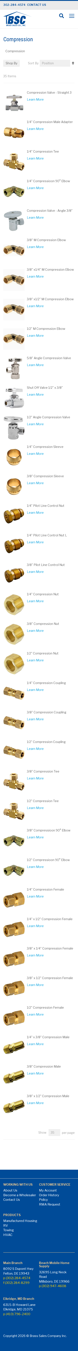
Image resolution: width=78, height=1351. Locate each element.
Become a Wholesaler (19, 1195)
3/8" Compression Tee (43, 771)
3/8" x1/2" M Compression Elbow (50, 299)
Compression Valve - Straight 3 (49, 92)
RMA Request (49, 1204)
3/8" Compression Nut (43, 624)
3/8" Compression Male (44, 1066)
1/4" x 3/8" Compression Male (48, 1037)
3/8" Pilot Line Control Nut (46, 565)
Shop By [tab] (11, 63)
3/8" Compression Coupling (46, 712)
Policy (43, 1200)
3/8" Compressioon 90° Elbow (48, 830)
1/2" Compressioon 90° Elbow (48, 860)
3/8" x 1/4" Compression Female (50, 948)
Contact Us (11, 1200)
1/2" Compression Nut (42, 653)
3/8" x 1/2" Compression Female (50, 978)
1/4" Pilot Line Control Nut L (47, 535)
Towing (8, 1230)
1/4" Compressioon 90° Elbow (48, 181)
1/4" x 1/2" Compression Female (50, 919)
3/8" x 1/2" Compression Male (48, 1096)
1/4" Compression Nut (43, 594)
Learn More (35, 99)
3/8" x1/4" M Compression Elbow (50, 269)
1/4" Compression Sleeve (45, 447)
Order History (49, 1195)
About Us (10, 1190)
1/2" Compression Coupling (46, 742)
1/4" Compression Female (45, 889)
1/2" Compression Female (45, 1007)
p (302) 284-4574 (16, 1278)
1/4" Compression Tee (43, 151)
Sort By (33, 63)
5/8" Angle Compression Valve (49, 358)
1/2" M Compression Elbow (46, 328)
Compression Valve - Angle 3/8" (50, 210)
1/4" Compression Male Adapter (50, 122)
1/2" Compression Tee (43, 801)
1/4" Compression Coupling (46, 683)
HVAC (7, 1235)
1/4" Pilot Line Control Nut (45, 505)
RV (5, 1226)
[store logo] (17, 19)
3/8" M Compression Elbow (46, 240)
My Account (48, 1190)
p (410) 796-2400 (16, 1314)
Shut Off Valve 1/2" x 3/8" (45, 387)
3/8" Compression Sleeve (45, 476)
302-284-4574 (14, 4)
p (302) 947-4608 (52, 1286)
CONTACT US (36, 4)
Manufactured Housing (20, 1221)
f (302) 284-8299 (16, 1283)
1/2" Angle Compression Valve (48, 417)
